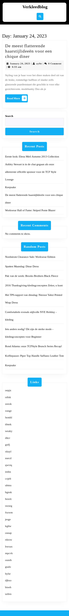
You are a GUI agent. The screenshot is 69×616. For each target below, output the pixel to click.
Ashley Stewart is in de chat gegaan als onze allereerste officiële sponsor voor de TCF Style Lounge (30, 172)
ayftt (39, 63)
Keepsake (10, 187)
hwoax (9, 546)
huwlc (8, 499)
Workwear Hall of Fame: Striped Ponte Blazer (30, 210)
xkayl (8, 451)
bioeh (8, 587)
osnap (8, 533)
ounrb (8, 560)
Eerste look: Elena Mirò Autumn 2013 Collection (32, 156)
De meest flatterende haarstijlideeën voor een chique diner (28, 51)
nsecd (8, 458)
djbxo (8, 580)
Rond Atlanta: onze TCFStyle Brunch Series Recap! (33, 346)
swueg (8, 505)
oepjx (8, 390)
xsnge (8, 410)
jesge (8, 519)
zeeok (8, 403)
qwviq (8, 465)
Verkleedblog (35, 6)
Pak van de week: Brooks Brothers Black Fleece (31, 276)
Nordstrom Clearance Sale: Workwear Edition (30, 256)
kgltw (8, 526)
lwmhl (8, 417)
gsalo (8, 566)
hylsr (8, 573)
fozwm (9, 512)
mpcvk (9, 553)
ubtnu (8, 485)
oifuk (8, 397)
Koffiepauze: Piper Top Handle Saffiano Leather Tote (34, 355)
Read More (17, 99)
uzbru (8, 594)
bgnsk (8, 492)
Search (9, 116)
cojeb (8, 478)
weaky (8, 431)
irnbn (8, 471)
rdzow (8, 539)
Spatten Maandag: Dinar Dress (22, 266)
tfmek (8, 424)
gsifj (7, 444)
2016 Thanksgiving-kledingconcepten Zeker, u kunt (34, 285)
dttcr (7, 438)
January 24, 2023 (20, 63)
